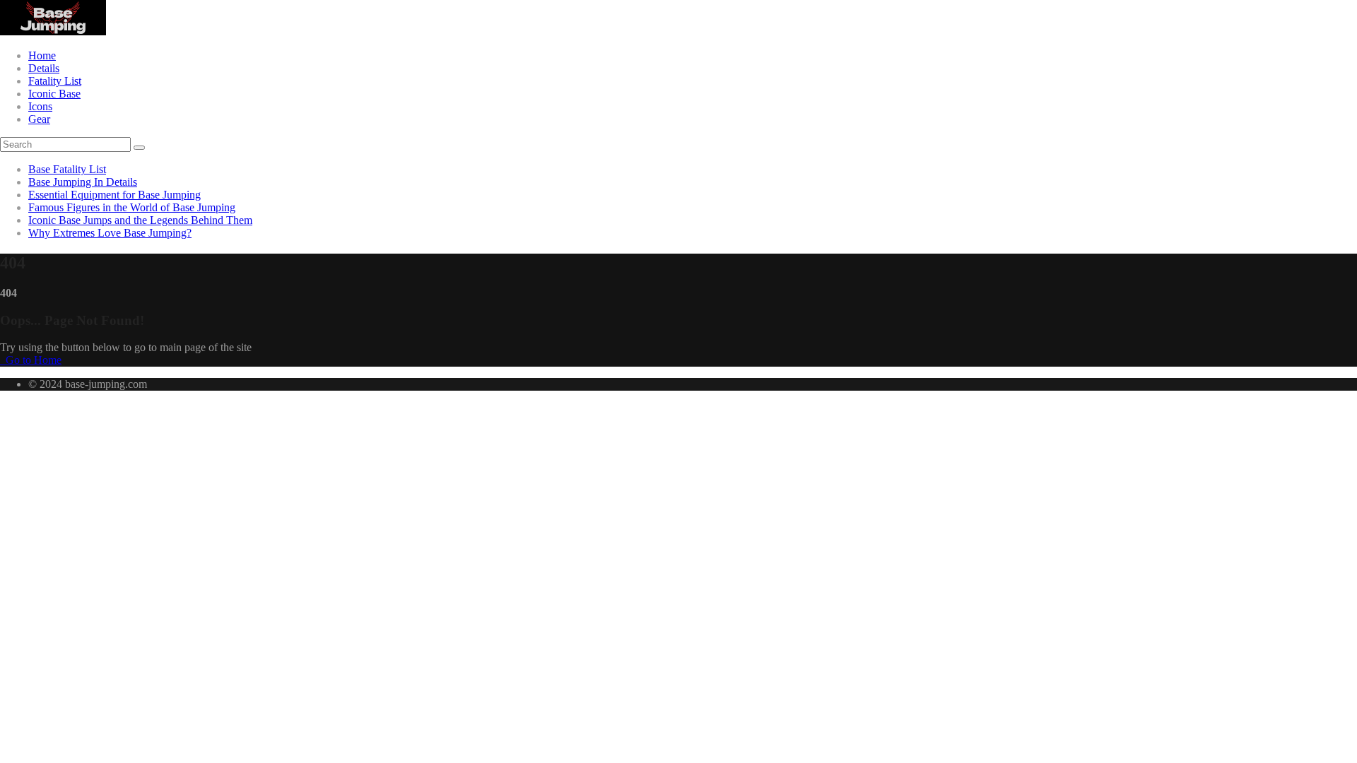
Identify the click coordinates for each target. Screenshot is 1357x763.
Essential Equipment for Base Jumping (114, 195)
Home (42, 55)
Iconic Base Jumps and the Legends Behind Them (140, 220)
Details (43, 68)
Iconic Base (54, 94)
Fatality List (54, 81)
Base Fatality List (67, 169)
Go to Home (32, 360)
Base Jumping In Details (82, 182)
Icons (40, 106)
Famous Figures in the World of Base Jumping (131, 207)
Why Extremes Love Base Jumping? (110, 233)
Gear (39, 119)
